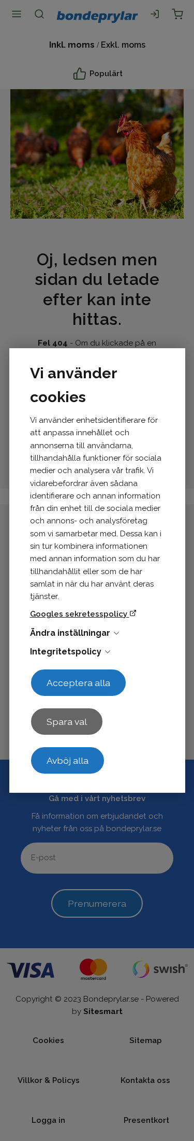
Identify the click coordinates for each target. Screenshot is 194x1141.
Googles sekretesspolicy (79, 614)
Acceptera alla (78, 682)
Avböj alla (67, 760)
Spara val (67, 721)
